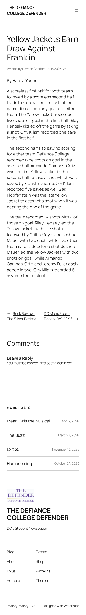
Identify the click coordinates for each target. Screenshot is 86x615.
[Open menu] (76, 10)
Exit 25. (14, 449)
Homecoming (19, 463)
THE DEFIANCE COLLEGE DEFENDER (26, 10)
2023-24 (60, 68)
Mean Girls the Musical (28, 421)
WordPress (71, 606)
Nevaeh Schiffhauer (36, 68)
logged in (34, 362)
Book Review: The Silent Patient (21, 316)
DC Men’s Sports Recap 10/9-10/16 (58, 316)
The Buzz (16, 435)
